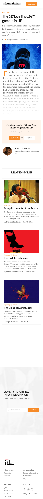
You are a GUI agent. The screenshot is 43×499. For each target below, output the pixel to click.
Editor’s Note (9, 470)
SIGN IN (29, 138)
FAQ (24, 479)
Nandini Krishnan (13, 222)
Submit (33, 410)
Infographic (8, 493)
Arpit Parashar (21, 148)
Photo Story (8, 490)
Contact (7, 476)
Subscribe (15, 138)
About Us (7, 473)
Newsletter (27, 476)
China (15, 255)
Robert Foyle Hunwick (14, 272)
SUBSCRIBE (31, 4)
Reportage (7, 205)
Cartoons (7, 496)
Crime (15, 305)
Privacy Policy (28, 470)
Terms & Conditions (30, 473)
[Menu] (39, 4)
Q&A (5, 487)
